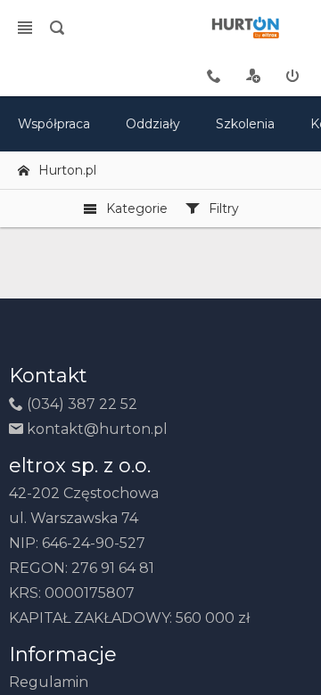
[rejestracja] (253, 75)
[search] (57, 27)
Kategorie (137, 208)
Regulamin (48, 682)
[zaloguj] (292, 75)
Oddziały (153, 124)
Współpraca (54, 124)
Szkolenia (245, 124)
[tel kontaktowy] (214, 75)
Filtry (224, 208)
